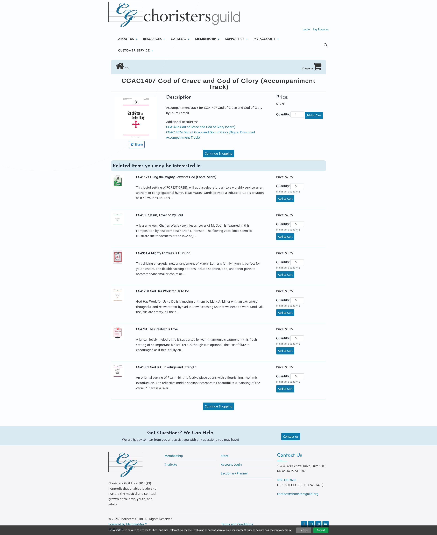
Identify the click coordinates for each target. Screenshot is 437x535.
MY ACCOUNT (264, 39)
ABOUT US (126, 39)
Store (225, 456)
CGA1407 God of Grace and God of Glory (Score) (200, 127)
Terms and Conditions (237, 524)
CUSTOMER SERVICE (134, 50)
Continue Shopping (218, 153)
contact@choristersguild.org (297, 494)
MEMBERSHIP (205, 39)
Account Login (231, 464)
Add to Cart (314, 115)
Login (306, 29)
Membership (174, 456)
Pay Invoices (321, 29)
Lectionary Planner (234, 473)
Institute (171, 464)
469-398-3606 (286, 480)
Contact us (291, 436)
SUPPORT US (234, 39)
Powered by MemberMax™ (127, 524)
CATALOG (178, 39)
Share (139, 144)
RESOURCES (152, 39)
